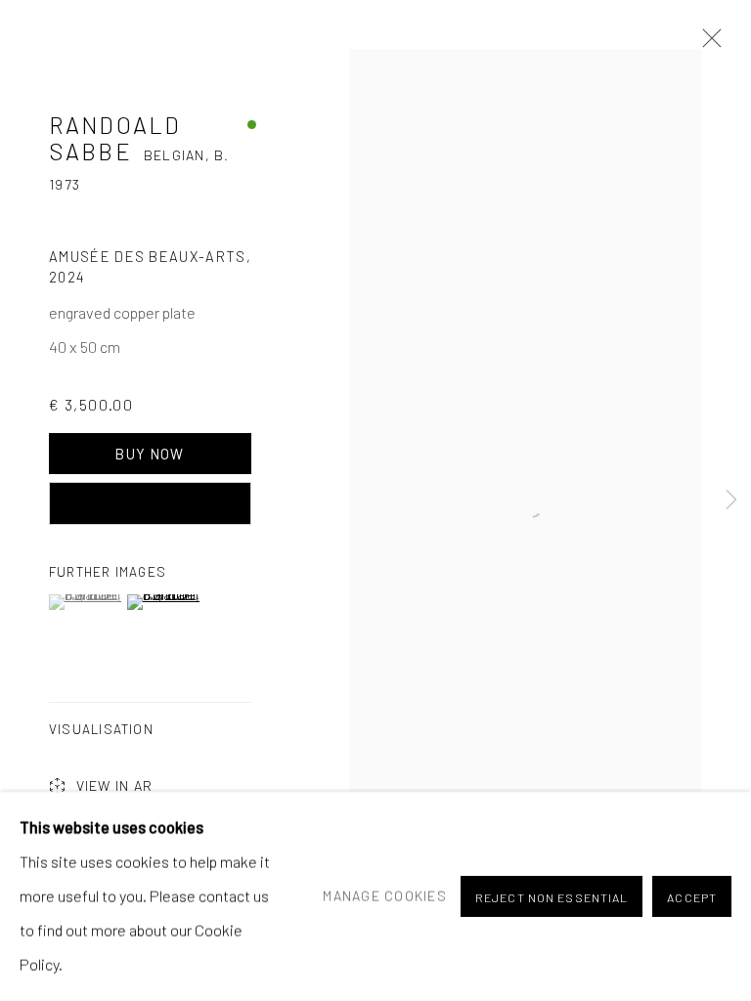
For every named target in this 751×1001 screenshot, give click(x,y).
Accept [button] (692, 897)
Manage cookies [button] (385, 895)
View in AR (114, 785)
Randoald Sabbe (115, 137)
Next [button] (731, 501)
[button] (85, 602)
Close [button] (707, 44)
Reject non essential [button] (551, 897)
